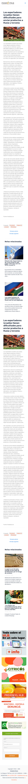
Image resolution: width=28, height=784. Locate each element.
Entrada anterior (14, 231)
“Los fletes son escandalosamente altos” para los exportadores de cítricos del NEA (13, 607)
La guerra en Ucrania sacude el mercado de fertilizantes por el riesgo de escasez (13, 571)
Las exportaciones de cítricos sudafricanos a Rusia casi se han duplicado (14, 299)
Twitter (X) (19, 225)
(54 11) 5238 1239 (12, 775)
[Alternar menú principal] (25, 3)
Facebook (12, 225)
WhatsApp (13, 227)
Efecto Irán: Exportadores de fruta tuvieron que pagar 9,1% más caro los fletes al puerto (13, 263)
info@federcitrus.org (22, 775)
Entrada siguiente (14, 233)
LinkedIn (6, 227)
